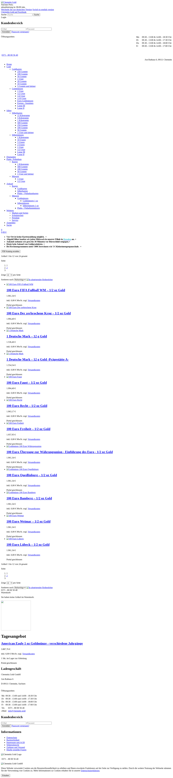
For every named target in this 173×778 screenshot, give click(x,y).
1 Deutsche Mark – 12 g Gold (26, 336)
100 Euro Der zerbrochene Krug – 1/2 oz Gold (38, 313)
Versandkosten (34, 300)
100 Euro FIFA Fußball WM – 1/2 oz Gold (35, 290)
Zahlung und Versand (15, 747)
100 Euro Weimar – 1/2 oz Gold (28, 521)
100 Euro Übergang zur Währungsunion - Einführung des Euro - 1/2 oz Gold (59, 452)
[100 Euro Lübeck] (15, 539)
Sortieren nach (7, 279)
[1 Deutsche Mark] (14, 330)
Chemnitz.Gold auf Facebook (13, 12)
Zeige (3, 275)
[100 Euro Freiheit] (15, 423)
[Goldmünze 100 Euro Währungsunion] (23, 446)
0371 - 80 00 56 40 (10, 55)
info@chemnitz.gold (17, 711)
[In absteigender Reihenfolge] (40, 279)
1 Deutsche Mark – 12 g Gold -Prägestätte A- (37, 359)
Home (9, 64)
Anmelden (10, 223)
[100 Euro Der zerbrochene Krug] (21, 307)
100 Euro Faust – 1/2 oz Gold (26, 382)
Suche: (4, 14)
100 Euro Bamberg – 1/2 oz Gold (29, 498)
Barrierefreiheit (12, 740)
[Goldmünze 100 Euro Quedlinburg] (22, 469)
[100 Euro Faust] (14, 377)
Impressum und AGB (15, 742)
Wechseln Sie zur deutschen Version (16, 9)
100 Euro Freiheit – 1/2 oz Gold (28, 429)
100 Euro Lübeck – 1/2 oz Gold (27, 544)
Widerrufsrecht (12, 745)
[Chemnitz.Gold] (8, 2)
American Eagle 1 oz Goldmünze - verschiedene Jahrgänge (42, 643)
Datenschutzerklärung (90, 770)
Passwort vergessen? (20, 32)
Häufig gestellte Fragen (16, 750)
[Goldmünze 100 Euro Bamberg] (21, 492)
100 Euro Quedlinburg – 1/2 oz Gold (31, 475)
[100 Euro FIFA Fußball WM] (19, 284)
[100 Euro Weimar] (15, 515)
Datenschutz (11, 737)
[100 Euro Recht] (14, 400)
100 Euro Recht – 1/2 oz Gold (26, 405)
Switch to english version (43, 9)
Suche (9, 225)
